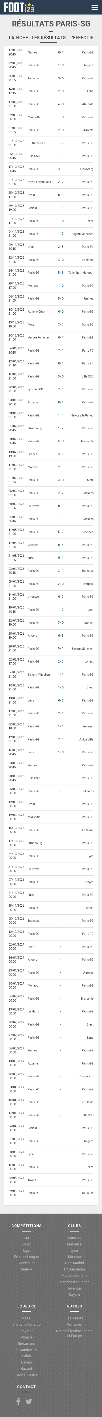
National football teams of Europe (74, 1333)
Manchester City (74, 1276)
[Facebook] (18, 1402)
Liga (26, 1251)
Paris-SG (88, 52)
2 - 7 (60, 181)
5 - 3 (60, 272)
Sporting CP (35, 389)
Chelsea (88, 532)
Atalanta (88, 104)
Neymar (26, 1331)
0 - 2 (60, 596)
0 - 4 (60, 337)
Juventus (74, 1288)
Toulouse (33, 78)
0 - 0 (60, 311)
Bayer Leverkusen (39, 181)
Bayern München (82, 234)
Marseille (34, 117)
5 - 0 (60, 298)
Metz (31, 324)
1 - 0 (60, 65)
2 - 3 (60, 246)
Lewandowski (26, 1350)
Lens (90, 91)
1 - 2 (60, 143)
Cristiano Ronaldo (26, 1325)
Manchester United (75, 1282)
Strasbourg (86, 169)
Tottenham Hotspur (81, 272)
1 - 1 (60, 156)
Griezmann (26, 1344)
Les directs (74, 1318)
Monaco (33, 285)
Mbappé (26, 1337)
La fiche (18, 37)
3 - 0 (60, 259)
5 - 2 (60, 531)
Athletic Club (36, 311)
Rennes (89, 298)
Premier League (26, 1257)
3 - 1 (60, 454)
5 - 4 (60, 648)
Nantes (32, 52)
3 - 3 (60, 169)
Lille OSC (34, 156)
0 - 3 (60, 195)
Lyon (31, 246)
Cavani (26, 1362)
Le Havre (88, 259)
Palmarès (74, 1325)
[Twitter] (29, 1402)
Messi (26, 1318)
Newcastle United (82, 415)
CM (26, 1238)
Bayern (74, 1295)
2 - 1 (60, 350)
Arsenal (88, 726)
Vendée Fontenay (39, 337)
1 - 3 (60, 519)
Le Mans (88, 830)
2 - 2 (60, 493)
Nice (91, 220)
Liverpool (88, 583)
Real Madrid (74, 1263)
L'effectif (81, 37)
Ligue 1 (26, 1244)
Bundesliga (26, 1263)
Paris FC (88, 350)
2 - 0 (60, 91)
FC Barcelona (36, 143)
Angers (89, 65)
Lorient (32, 208)
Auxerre (88, 130)
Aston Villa (86, 739)
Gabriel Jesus (26, 1375)
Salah (26, 1356)
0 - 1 (60, 52)
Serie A (26, 1269)
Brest (31, 195)
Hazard (26, 1369)
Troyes (89, 882)
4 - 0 (60, 104)
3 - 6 (60, 78)
